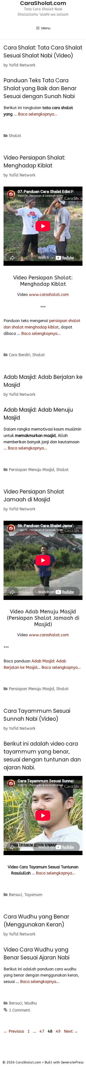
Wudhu (30, 1003)
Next (71, 1031)
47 (42, 1031)
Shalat (15, 135)
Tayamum (33, 894)
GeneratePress (72, 1062)
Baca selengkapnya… (37, 114)
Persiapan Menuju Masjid (31, 469)
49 (59, 1031)
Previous (14, 1031)
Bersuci (15, 894)
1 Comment (19, 1010)
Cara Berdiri (19, 354)
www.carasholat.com (49, 294)
